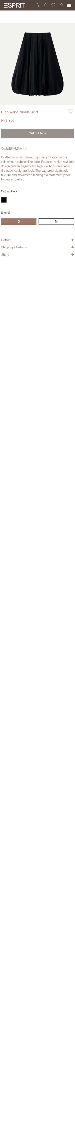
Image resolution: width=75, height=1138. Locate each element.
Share (5, 254)
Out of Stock (37, 133)
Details (5, 240)
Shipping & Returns (14, 247)
